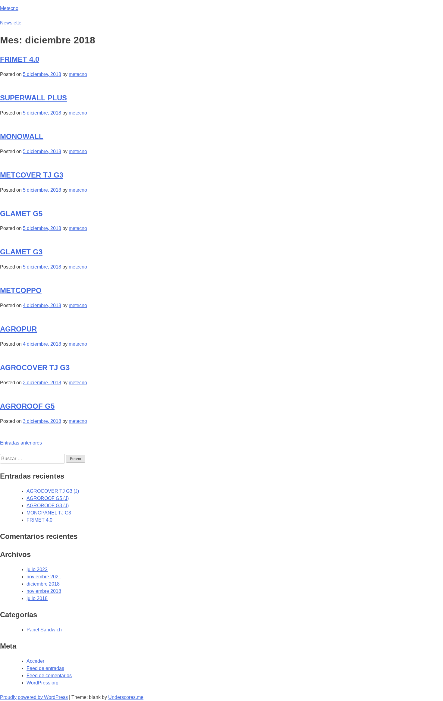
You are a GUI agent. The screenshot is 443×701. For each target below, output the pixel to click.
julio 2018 (37, 598)
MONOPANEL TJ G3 (49, 512)
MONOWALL (21, 136)
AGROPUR (18, 329)
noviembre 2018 (44, 591)
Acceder (35, 661)
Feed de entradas (45, 668)
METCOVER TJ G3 (31, 175)
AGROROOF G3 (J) (48, 505)
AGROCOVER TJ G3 (35, 367)
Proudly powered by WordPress (34, 697)
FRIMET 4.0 (19, 59)
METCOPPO (21, 290)
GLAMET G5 (21, 213)
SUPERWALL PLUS (33, 98)
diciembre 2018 (43, 583)
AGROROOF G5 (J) (48, 498)
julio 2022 (37, 569)
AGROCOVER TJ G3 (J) (53, 491)
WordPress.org (42, 682)
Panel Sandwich (44, 629)
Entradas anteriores (21, 442)
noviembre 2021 (44, 576)
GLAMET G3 (21, 252)
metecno (78, 74)
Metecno (9, 8)
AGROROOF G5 (27, 406)
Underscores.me (125, 697)
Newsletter (11, 22)
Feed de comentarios (49, 675)
